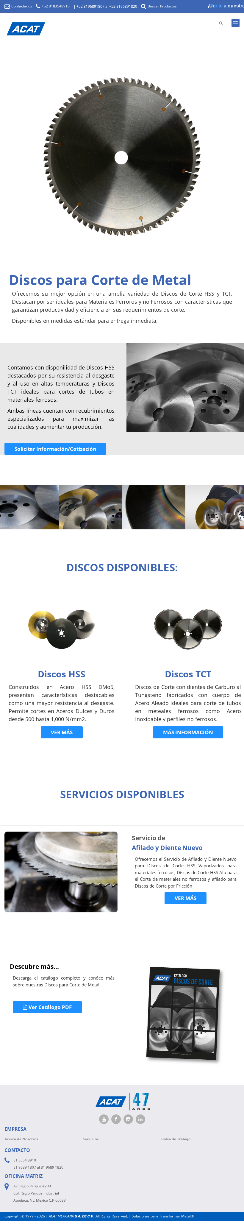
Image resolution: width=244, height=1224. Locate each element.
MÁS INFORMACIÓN (188, 732)
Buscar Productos (162, 6)
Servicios (90, 1139)
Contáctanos (21, 6)
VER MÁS (62, 732)
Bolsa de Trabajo (175, 1139)
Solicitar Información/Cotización (55, 448)
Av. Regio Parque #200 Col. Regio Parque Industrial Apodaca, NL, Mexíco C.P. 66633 (39, 1193)
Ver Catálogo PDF (49, 1007)
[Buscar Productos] (221, 23)
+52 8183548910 (55, 6)
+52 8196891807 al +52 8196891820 (106, 6)
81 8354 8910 (24, 1160)
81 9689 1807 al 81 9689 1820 (38, 1167)
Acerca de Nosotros (21, 1139)
